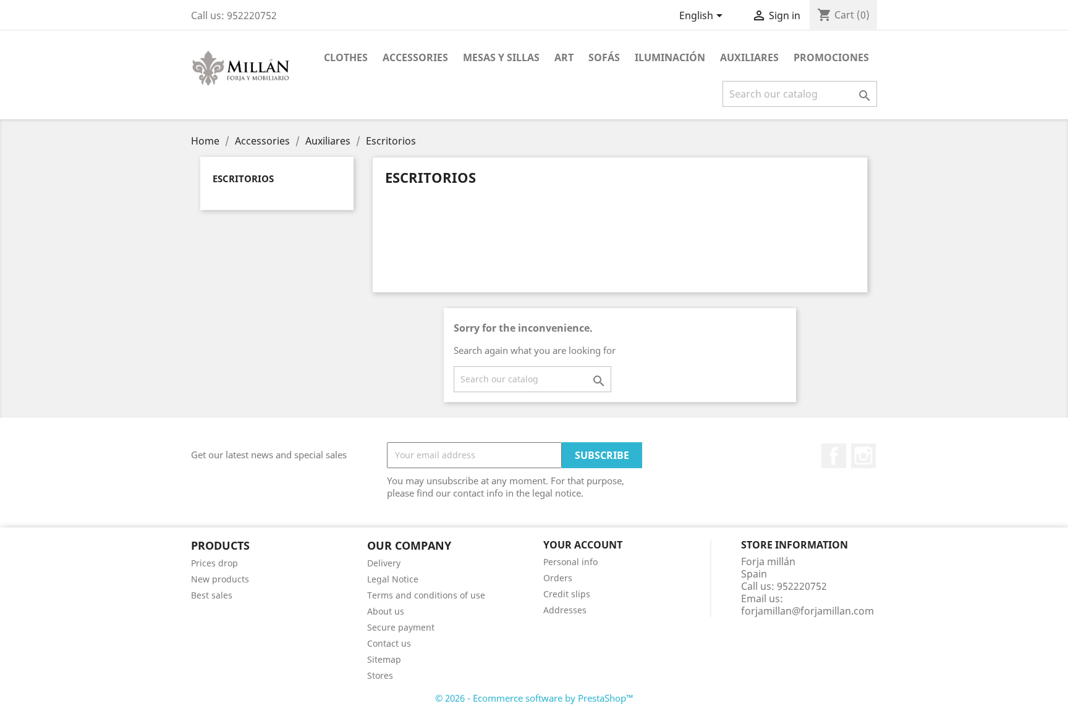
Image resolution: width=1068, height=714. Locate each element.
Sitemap (384, 659)
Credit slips (566, 594)
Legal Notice (392, 579)
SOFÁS (604, 57)
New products (220, 579)
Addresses (565, 610)
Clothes (346, 57)
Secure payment (400, 627)
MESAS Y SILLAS (501, 57)
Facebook (833, 455)
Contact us (389, 643)
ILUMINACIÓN (670, 57)
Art (564, 57)
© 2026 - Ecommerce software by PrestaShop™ (534, 698)
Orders (557, 578)
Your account (582, 545)
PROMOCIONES (831, 57)
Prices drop (214, 563)
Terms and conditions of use (426, 595)
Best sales (211, 595)
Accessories (415, 57)
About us (385, 611)
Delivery (383, 563)
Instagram (863, 455)
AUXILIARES (749, 57)
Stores (380, 675)
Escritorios (243, 178)
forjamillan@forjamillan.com (807, 611)
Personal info (570, 562)
